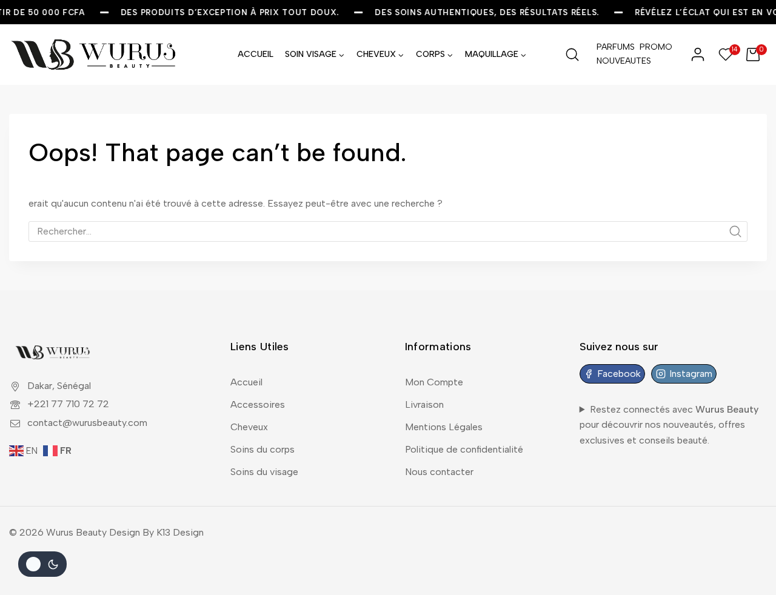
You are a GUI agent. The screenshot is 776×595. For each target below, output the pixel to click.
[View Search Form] (572, 54)
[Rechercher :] (388, 231)
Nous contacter (439, 471)
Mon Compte (434, 382)
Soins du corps (262, 449)
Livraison (424, 404)
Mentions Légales (444, 427)
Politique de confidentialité (464, 449)
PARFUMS (615, 47)
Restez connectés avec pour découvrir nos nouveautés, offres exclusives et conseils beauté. (669, 425)
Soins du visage (264, 471)
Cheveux (249, 427)
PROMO (656, 47)
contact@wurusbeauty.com (87, 422)
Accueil (246, 382)
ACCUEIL (255, 54)
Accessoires (257, 404)
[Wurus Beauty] (94, 54)
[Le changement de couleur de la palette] (42, 564)
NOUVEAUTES (615, 61)
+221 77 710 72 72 (68, 404)
